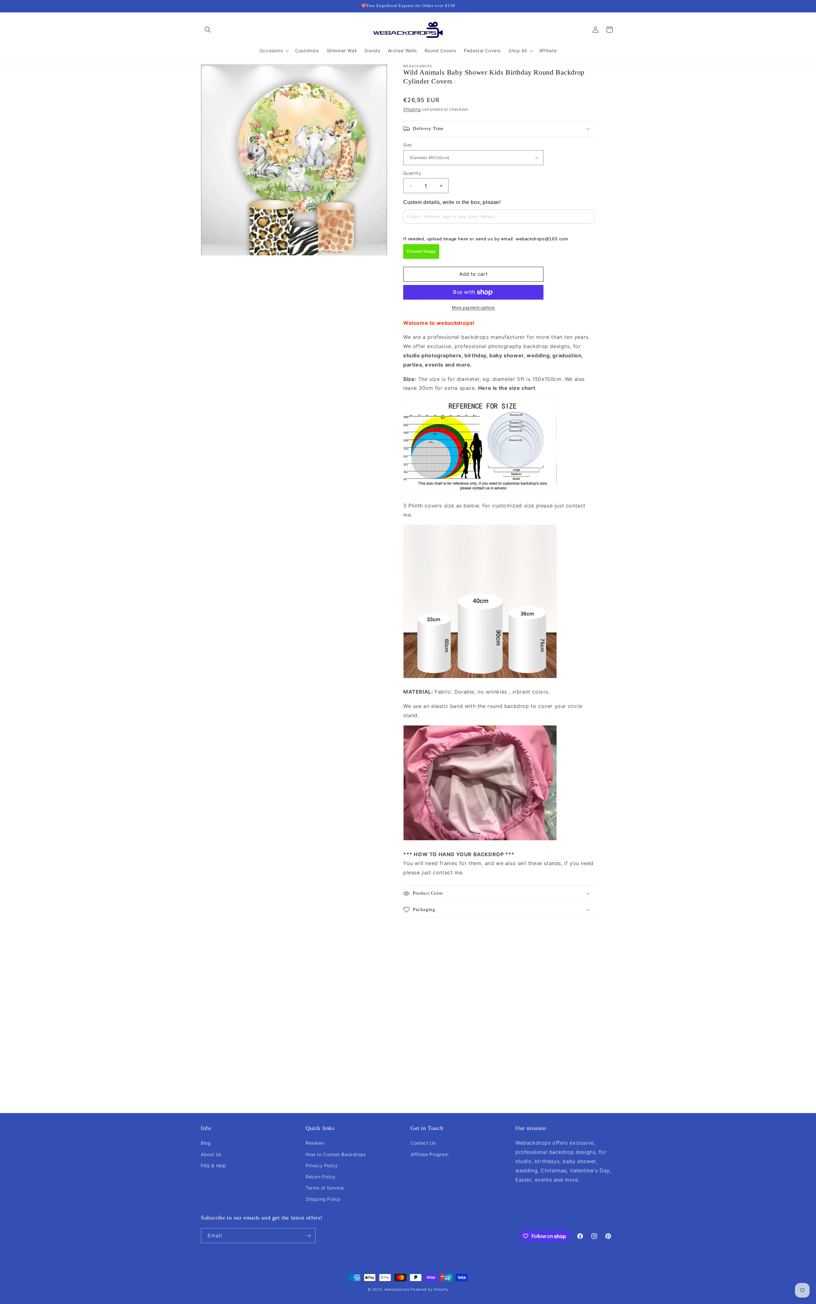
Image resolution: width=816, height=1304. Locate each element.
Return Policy (321, 1176)
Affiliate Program (429, 1154)
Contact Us (423, 1143)
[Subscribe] (308, 1235)
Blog (206, 1143)
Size (407, 144)
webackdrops (397, 1289)
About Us (211, 1154)
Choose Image (421, 251)
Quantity (412, 173)
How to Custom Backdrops (336, 1154)
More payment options (473, 307)
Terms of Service (325, 1188)
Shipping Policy (323, 1199)
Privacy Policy (322, 1165)
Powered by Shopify (429, 1289)
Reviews (315, 1143)
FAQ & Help (213, 1165)
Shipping (412, 109)
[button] (208, 30)
